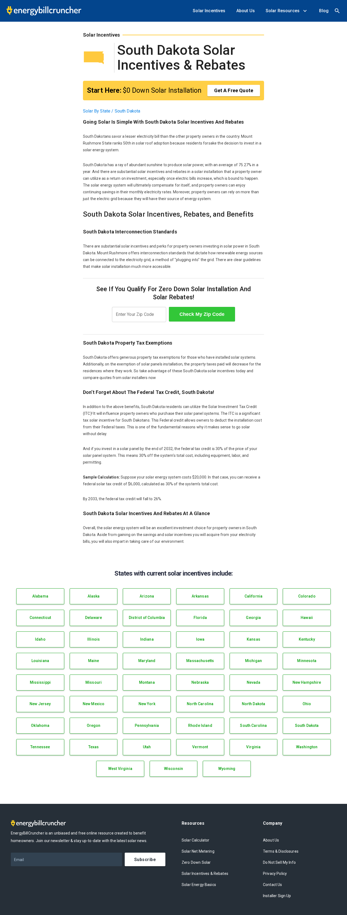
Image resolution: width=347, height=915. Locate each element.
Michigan (253, 661)
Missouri (93, 682)
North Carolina (200, 704)
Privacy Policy (275, 873)
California (254, 596)
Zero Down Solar (196, 862)
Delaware (93, 617)
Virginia (253, 747)
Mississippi (40, 682)
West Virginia (120, 768)
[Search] (337, 11)
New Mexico (94, 704)
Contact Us (272, 884)
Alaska (94, 596)
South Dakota (307, 725)
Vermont (200, 747)
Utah (147, 747)
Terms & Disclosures (280, 851)
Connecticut (40, 617)
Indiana (147, 639)
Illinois (93, 639)
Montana (147, 682)
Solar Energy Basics (199, 884)
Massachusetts (200, 661)
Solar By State (96, 111)
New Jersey (40, 704)
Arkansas (200, 596)
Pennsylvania (147, 725)
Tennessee (40, 747)
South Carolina (253, 725)
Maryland (146, 661)
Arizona (147, 596)
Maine (93, 661)
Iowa (200, 639)
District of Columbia (147, 617)
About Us (245, 10)
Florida (200, 617)
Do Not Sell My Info (279, 862)
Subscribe (145, 859)
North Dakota (253, 704)
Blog (324, 10)
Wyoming (226, 768)
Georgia (253, 617)
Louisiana (40, 661)
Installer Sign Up (277, 896)
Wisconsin (173, 768)
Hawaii (307, 617)
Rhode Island (200, 725)
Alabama (40, 596)
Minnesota (306, 661)
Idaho (40, 639)
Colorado (307, 596)
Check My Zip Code (201, 314)
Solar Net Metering (198, 851)
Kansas (253, 639)
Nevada (254, 682)
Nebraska (200, 682)
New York (147, 704)
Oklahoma (40, 725)
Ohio (307, 704)
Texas (93, 747)
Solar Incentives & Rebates (205, 873)
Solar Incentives (209, 10)
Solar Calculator (195, 840)
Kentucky (307, 639)
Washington (307, 747)
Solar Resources (284, 10)
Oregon (94, 725)
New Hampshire (307, 682)
